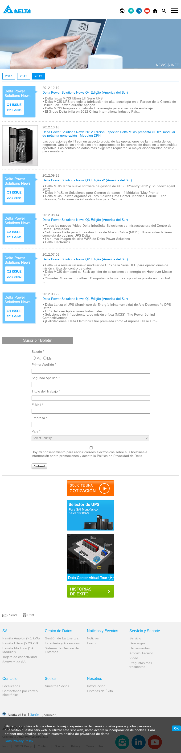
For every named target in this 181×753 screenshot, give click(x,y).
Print (30, 615)
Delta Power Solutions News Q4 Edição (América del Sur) (85, 92)
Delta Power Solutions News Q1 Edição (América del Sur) (85, 299)
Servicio (135, 638)
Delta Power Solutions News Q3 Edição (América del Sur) (85, 220)
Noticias (93, 638)
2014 (8, 76)
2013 (23, 76)
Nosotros (94, 679)
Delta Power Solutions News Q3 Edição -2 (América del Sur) (87, 180)
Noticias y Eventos (102, 631)
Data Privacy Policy (19, 741)
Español (23, 714)
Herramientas (139, 648)
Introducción (96, 686)
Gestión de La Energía (61, 638)
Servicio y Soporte (144, 631)
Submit (39, 466)
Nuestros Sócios (57, 686)
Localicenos (11, 686)
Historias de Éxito (100, 691)
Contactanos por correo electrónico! (20, 693)
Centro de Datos (58, 631)
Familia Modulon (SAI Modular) (18, 650)
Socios (50, 679)
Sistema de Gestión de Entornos (62, 650)
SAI (5, 631)
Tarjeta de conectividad (19, 657)
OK (176, 728)
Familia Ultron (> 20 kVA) (21, 643)
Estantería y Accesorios (62, 643)
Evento (92, 643)
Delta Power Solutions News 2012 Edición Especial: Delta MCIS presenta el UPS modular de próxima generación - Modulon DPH (108, 133)
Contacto (9, 679)
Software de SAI (14, 662)
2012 (38, 76)
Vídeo (133, 658)
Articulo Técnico (141, 653)
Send (12, 615)
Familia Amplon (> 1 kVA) (21, 638)
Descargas (137, 643)
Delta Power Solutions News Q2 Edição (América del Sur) (85, 259)
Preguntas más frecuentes (140, 665)
